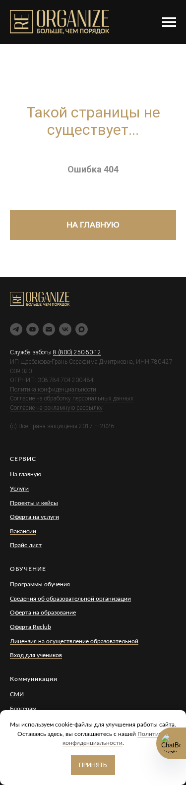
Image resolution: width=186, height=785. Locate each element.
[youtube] (32, 329)
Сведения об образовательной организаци (68, 599)
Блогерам (23, 709)
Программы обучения (40, 584)
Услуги (19, 489)
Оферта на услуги (34, 517)
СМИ (17, 694)
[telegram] (16, 329)
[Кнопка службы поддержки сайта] (171, 743)
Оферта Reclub (30, 627)
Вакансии (23, 531)
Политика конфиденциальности (53, 389)
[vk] (65, 329)
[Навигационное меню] (169, 22)
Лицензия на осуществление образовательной (74, 641)
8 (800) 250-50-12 (77, 352)
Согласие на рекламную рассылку (56, 407)
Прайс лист (26, 545)
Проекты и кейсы (34, 503)
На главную (25, 474)
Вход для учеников (36, 655)
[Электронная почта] (49, 329)
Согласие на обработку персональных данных (71, 398)
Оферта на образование (43, 613)
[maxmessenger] (81, 329)
